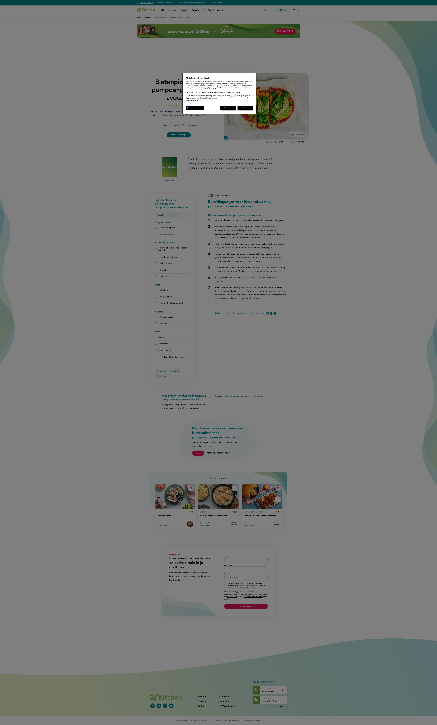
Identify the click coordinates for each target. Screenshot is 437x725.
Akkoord (245, 108)
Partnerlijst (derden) (192, 100)
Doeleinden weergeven (195, 108)
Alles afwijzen (228, 108)
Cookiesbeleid (211, 89)
